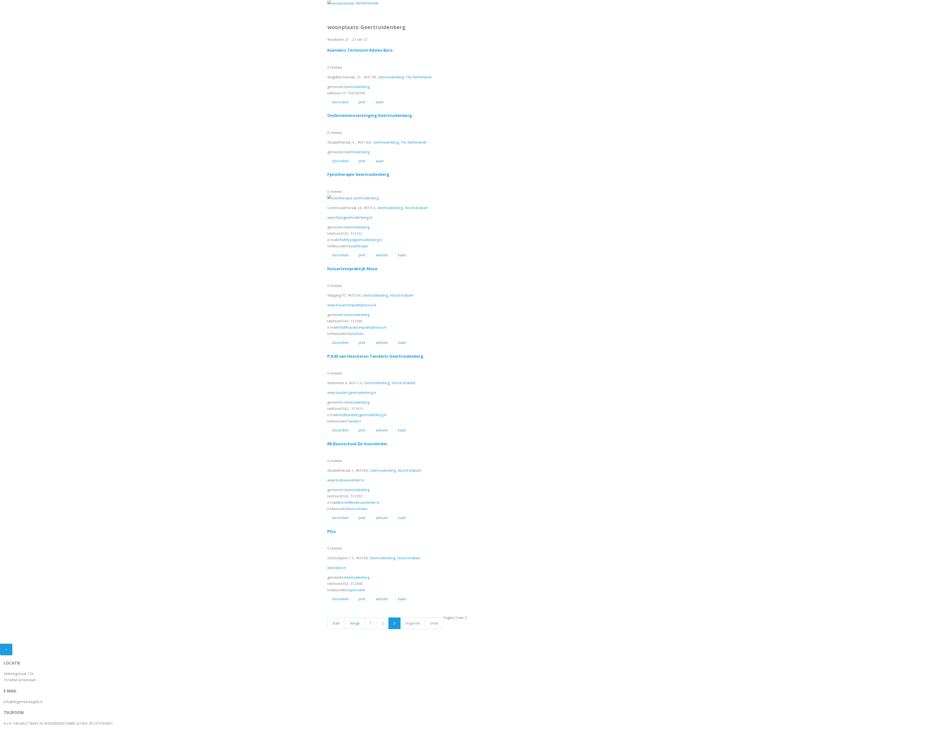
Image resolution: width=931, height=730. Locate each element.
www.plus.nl (336, 567)
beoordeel (340, 102)
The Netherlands (419, 77)
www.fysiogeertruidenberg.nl (349, 217)
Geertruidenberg (391, 77)
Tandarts (354, 421)
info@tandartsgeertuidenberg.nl (361, 415)
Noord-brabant (416, 207)
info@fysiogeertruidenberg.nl (359, 239)
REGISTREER (517, 4)
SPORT (470, 4)
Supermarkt (356, 590)
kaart (380, 102)
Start (336, 623)
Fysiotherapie (357, 246)
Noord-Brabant (404, 383)
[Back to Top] (6, 649)
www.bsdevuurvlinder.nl (345, 480)
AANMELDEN (545, 4)
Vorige (355, 623)
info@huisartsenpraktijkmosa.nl (361, 327)
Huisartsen (355, 333)
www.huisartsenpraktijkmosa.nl (351, 305)
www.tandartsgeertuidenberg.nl (351, 392)
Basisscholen (357, 508)
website (382, 255)
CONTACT (492, 4)
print (362, 102)
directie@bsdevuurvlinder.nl (358, 502)
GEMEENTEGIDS (442, 4)
